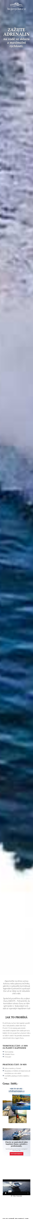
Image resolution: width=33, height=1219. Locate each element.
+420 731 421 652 (16, 1089)
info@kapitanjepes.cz (16, 1091)
